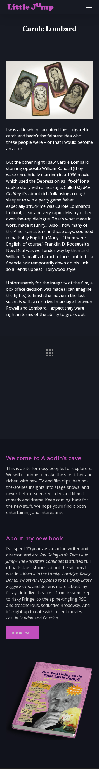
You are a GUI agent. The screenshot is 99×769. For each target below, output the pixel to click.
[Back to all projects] (49, 351)
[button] (89, 7)
